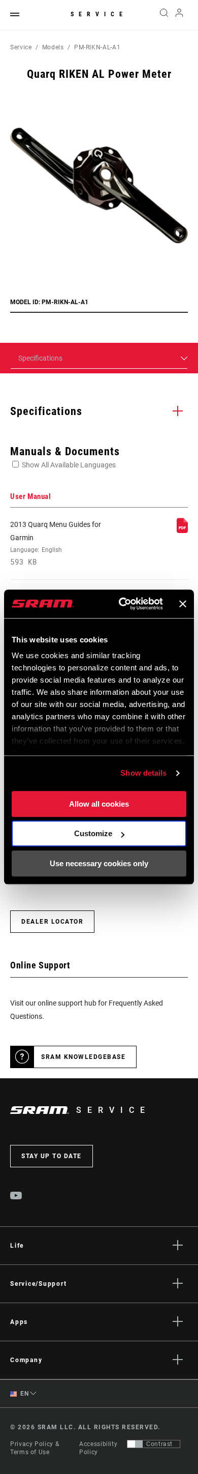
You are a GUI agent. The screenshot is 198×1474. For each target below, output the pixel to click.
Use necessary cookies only (99, 863)
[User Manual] (182, 530)
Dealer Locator (52, 921)
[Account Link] (179, 15)
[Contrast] (135, 1444)
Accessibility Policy (98, 1448)
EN (24, 1393)
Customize (93, 833)
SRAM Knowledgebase (83, 1056)
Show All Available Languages (69, 465)
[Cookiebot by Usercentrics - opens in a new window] (122, 603)
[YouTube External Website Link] (16, 1196)
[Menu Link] (14, 15)
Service (99, 14)
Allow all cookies (99, 804)
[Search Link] (164, 15)
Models (53, 47)
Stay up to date (51, 1156)
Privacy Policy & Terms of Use (34, 1448)
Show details (143, 773)
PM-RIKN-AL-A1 (97, 47)
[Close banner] (182, 603)
